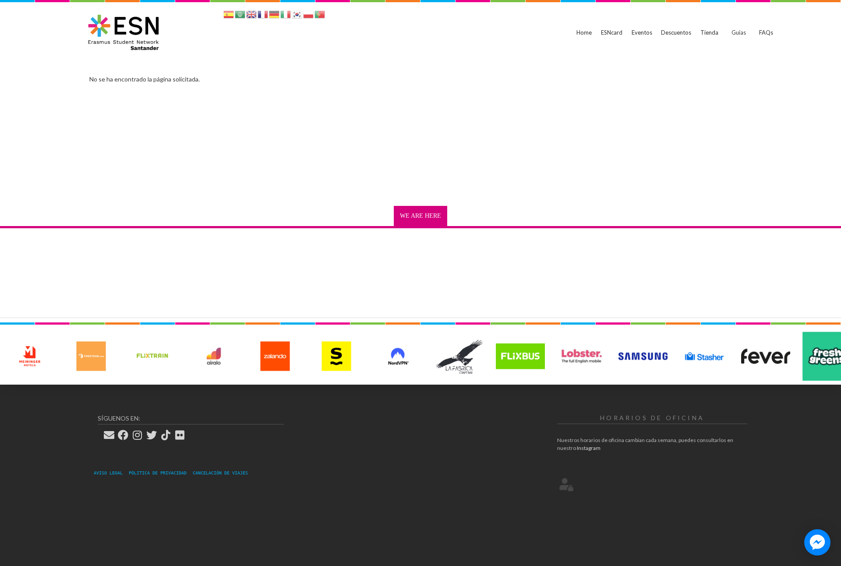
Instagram (589, 448)
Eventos (642, 32)
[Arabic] (240, 16)
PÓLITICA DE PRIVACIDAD (160, 472)
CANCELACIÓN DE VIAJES (220, 472)
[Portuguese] (319, 16)
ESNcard (611, 32)
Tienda (709, 32)
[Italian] (285, 16)
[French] (263, 16)
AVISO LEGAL (111, 472)
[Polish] (308, 16)
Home (584, 32)
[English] (251, 16)
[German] (274, 16)
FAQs (766, 32)
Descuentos (676, 32)
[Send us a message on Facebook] (817, 542)
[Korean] (297, 16)
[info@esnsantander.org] (112, 435)
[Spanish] (228, 16)
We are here (420, 215)
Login (566, 484)
